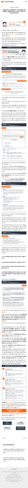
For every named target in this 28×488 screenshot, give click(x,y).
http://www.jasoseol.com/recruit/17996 (14, 180)
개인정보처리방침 (14, 469)
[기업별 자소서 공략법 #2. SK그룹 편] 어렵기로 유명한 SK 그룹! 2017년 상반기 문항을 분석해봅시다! (14, 459)
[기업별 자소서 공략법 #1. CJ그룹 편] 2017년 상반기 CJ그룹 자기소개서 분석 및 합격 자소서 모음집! (14, 451)
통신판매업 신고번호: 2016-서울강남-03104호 (14, 475)
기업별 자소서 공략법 (14, 7)
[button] (26, 2)
